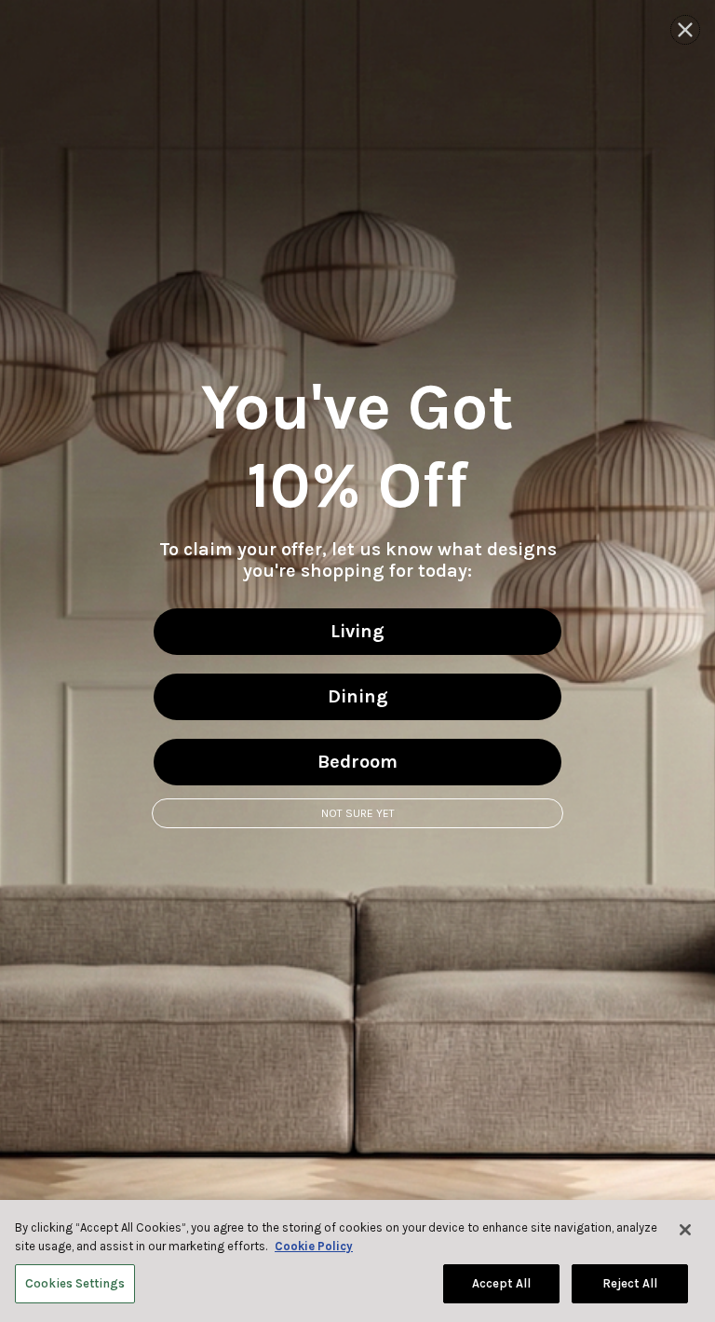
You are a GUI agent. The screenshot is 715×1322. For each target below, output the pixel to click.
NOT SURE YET (358, 813)
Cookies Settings (75, 1283)
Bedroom (357, 761)
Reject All (629, 1283)
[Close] (685, 1229)
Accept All (501, 1283)
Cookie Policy (314, 1246)
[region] (357, 1261)
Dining (358, 696)
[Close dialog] (685, 30)
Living (357, 631)
